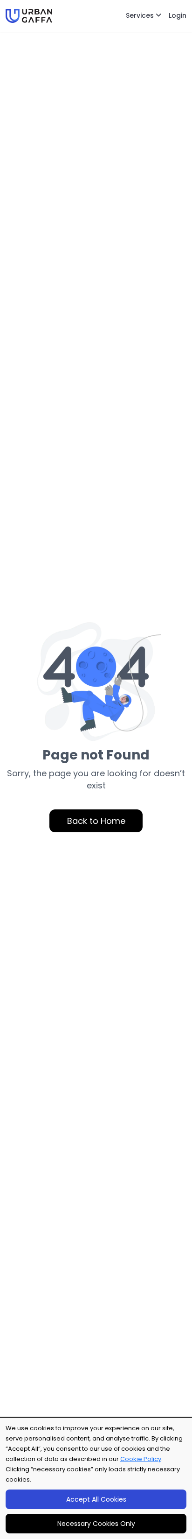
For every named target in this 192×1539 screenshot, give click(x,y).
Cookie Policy (140, 1459)
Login (177, 15)
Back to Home (96, 821)
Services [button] (141, 15)
